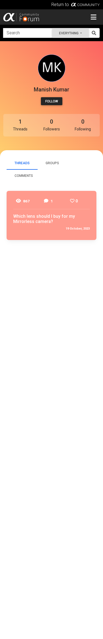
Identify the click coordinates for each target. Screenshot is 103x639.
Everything (69, 33)
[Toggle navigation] (93, 17)
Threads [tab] (22, 163)
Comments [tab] (24, 176)
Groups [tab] (52, 163)
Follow (51, 101)
